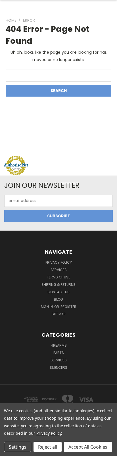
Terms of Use (58, 277)
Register (68, 306)
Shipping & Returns (58, 284)
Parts (58, 352)
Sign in (47, 306)
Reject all (47, 447)
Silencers (58, 367)
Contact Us (58, 292)
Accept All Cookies (87, 447)
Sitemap (58, 314)
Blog (58, 299)
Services (59, 269)
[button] (58, 144)
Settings (17, 447)
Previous (9, 450)
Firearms (59, 345)
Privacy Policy (58, 262)
